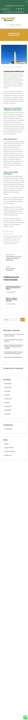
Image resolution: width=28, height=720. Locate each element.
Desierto (20, 237)
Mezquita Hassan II (8, 112)
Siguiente (8, 266)
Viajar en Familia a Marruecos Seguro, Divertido (12, 300)
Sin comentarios (9, 233)
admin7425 (18, 67)
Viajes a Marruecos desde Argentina (13, 357)
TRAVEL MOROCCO (8, 243)
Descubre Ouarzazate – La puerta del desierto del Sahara (14, 288)
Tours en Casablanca (15, 242)
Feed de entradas (9, 447)
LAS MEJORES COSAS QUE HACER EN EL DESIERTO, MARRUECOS (13, 258)
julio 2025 (7, 395)
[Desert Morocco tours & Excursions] (8, 19)
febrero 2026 (8, 387)
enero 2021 (7, 414)
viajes (14, 243)
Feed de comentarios (10, 451)
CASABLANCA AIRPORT (17, 236)
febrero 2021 (8, 410)
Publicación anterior (10, 254)
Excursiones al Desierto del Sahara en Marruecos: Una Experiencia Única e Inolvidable (14, 346)
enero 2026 (7, 391)
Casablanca (6, 74)
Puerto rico (11, 240)
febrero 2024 (8, 406)
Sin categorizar (9, 67)
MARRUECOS (7, 239)
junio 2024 (7, 402)
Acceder (7, 444)
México (12, 239)
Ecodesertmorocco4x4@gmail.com (15, 12)
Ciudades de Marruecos (12, 237)
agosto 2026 (8, 383)
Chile (5, 237)
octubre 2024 (8, 398)
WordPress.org (8, 455)
